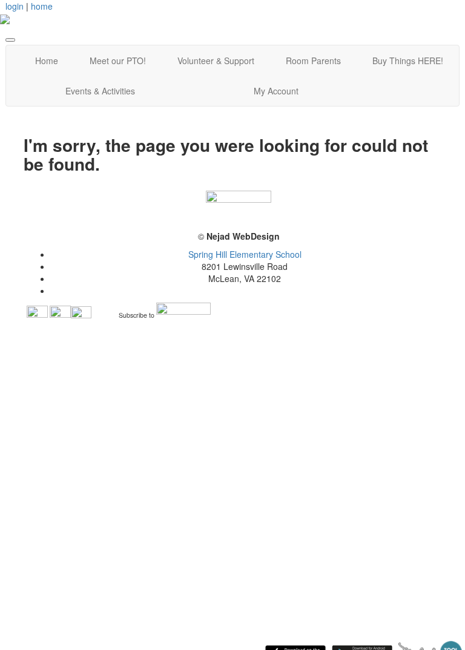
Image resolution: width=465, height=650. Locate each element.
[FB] (37, 315)
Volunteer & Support (215, 60)
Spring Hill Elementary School (245, 254)
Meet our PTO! (118, 60)
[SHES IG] (60, 315)
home (42, 6)
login (14, 6)
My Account (276, 91)
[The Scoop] (183, 315)
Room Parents (313, 60)
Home (46, 60)
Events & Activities (100, 91)
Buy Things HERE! (407, 60)
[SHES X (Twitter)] (81, 315)
